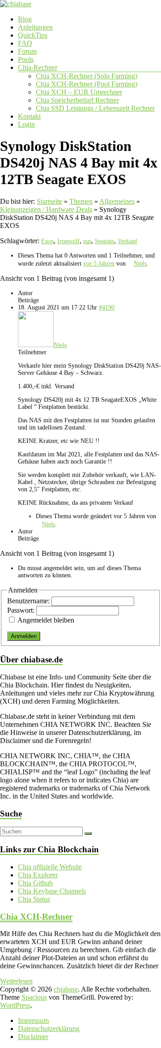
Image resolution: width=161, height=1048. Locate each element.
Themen (81, 201)
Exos (47, 241)
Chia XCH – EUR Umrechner (79, 92)
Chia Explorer (38, 875)
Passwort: (21, 610)
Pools (26, 59)
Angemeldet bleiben (45, 620)
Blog (25, 19)
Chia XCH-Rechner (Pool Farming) (86, 84)
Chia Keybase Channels (52, 891)
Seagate (104, 241)
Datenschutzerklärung (49, 1028)
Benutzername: (29, 601)
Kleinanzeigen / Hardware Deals (46, 209)
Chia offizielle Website (50, 867)
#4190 (106, 307)
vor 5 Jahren (98, 263)
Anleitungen (35, 27)
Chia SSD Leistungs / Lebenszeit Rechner (95, 108)
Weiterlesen (16, 981)
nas (87, 241)
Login (26, 124)
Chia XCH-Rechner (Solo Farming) (86, 76)
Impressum (33, 1020)
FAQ (25, 43)
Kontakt (29, 116)
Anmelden (24, 636)
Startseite (49, 201)
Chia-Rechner (37, 67)
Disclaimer (33, 1036)
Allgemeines (117, 201)
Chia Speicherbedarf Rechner (77, 100)
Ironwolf (68, 241)
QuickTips (32, 35)
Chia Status (34, 899)
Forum (27, 51)
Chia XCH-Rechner (36, 916)
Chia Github (35, 883)
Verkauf (127, 241)
